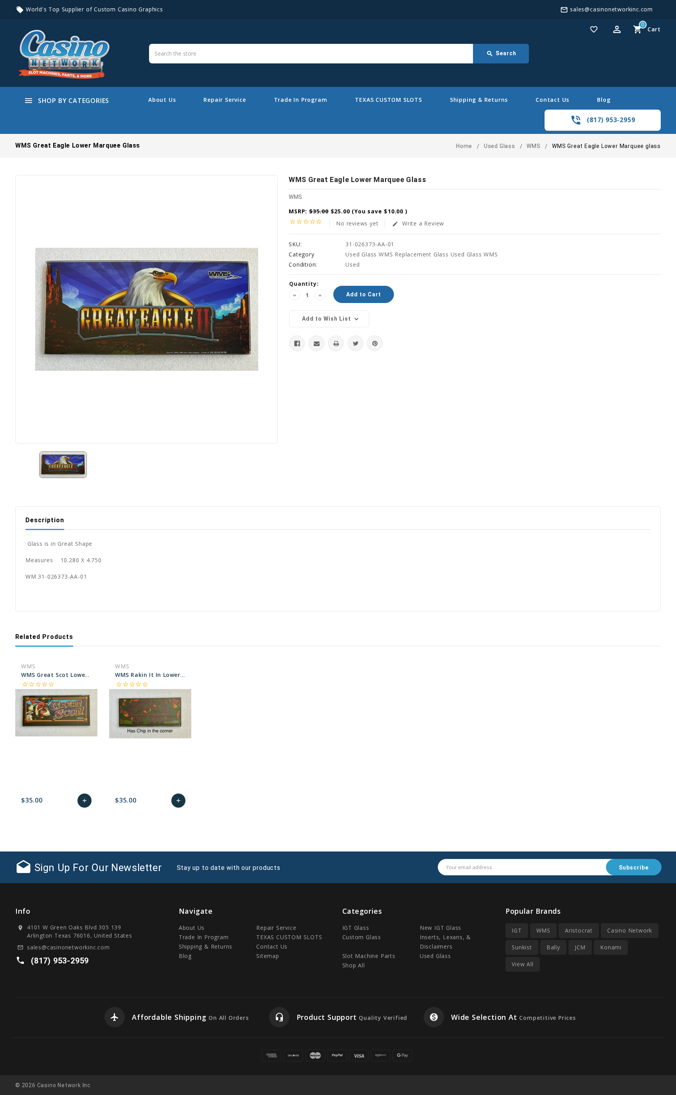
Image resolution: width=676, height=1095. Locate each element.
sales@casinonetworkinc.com (611, 9)
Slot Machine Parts (369, 956)
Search (501, 53)
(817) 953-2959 (611, 119)
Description (44, 520)
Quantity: (303, 283)
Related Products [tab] (44, 636)
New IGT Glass (440, 927)
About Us (162, 99)
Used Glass (435, 956)
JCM (580, 947)
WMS (295, 197)
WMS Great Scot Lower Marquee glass (76, 674)
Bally (553, 947)
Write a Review (418, 223)
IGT (516, 930)
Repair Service (224, 99)
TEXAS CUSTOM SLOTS (388, 99)
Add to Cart (84, 802)
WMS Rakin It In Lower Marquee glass (170, 674)
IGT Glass (355, 927)
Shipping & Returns (479, 99)
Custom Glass (361, 937)
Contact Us (552, 99)
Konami (611, 947)
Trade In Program (300, 99)
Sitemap (267, 956)
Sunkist (522, 947)
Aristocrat (579, 930)
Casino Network (629, 930)
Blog (603, 99)
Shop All (353, 965)
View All (522, 964)
